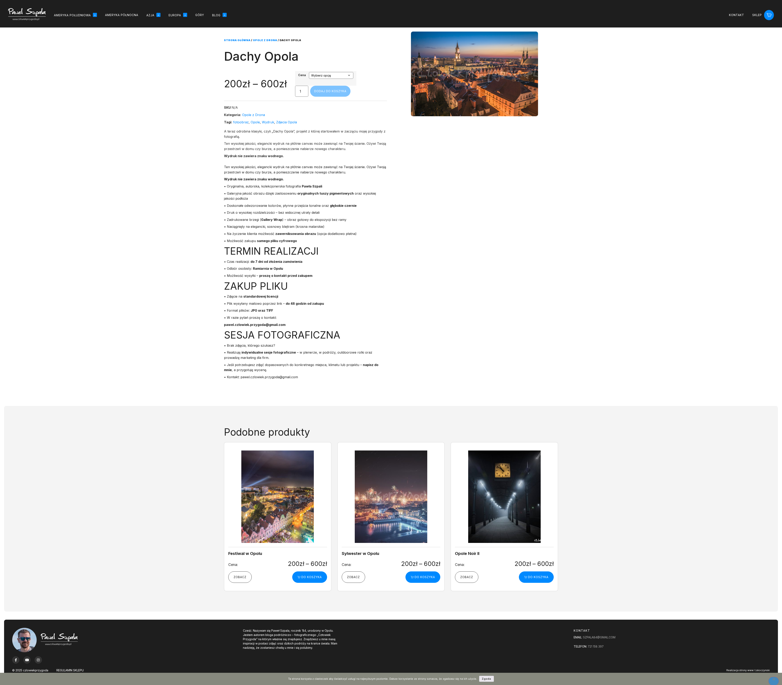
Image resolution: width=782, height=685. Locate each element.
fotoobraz (241, 122)
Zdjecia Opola (286, 122)
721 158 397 (596, 646)
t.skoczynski (762, 670)
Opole (255, 122)
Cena (302, 75)
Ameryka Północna (121, 15)
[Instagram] (38, 659)
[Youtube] (27, 659)
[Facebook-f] (15, 659)
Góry (199, 15)
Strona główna (237, 40)
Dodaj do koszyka (330, 91)
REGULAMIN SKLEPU (70, 670)
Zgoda (486, 678)
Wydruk (268, 122)
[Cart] (769, 15)
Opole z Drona (265, 40)
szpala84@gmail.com (599, 637)
